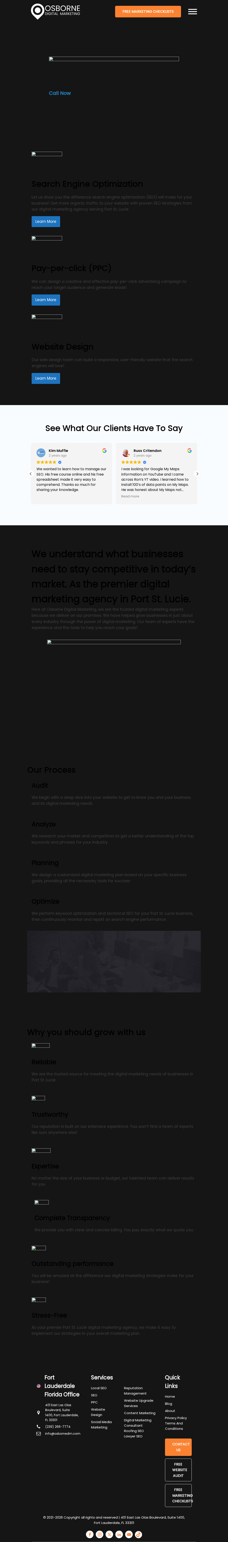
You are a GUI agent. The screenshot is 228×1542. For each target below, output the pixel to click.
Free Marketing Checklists (182, 1495)
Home (170, 1396)
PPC (94, 1402)
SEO (94, 1395)
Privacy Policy (176, 1418)
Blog (168, 1403)
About (170, 1410)
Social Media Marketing (101, 1425)
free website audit (179, 1470)
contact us (181, 1447)
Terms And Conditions (174, 1426)
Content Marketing (139, 1413)
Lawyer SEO (133, 1436)
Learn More (45, 221)
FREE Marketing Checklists (148, 11)
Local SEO (99, 1388)
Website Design (98, 1412)
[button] (197, 473)
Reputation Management (135, 1391)
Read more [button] (130, 496)
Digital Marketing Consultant (137, 1423)
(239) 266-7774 (58, 1426)
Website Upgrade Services (138, 1403)
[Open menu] (192, 11)
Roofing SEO (134, 1430)
